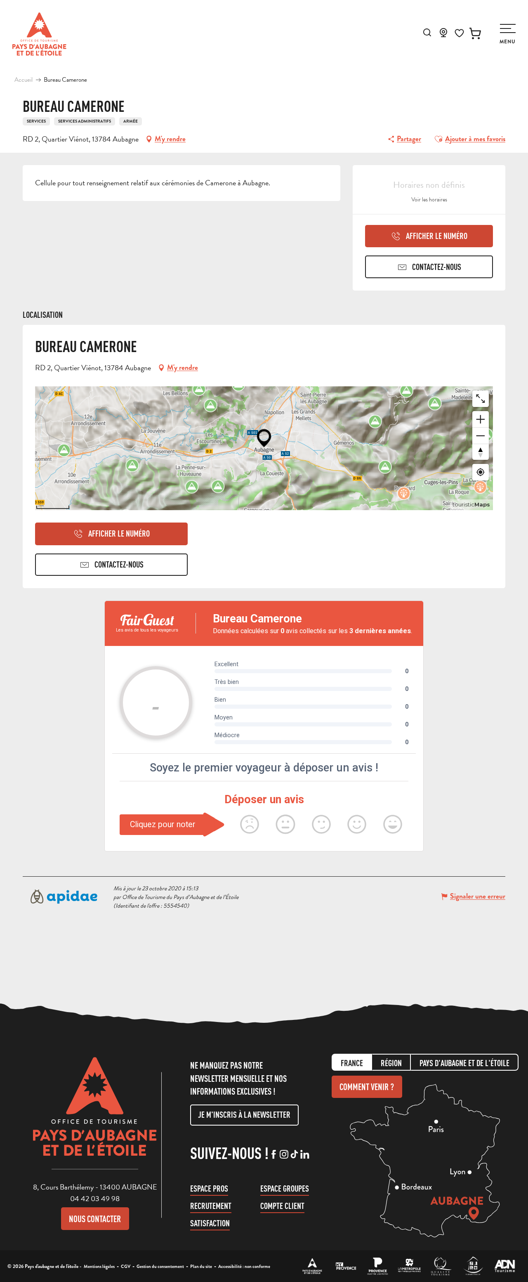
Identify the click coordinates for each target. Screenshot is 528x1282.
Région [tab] (391, 1063)
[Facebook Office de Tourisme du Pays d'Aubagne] (274, 1155)
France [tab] (352, 1063)
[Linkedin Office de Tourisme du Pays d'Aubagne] (304, 1155)
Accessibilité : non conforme (244, 1266)
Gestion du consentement (160, 1266)
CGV (125, 1266)
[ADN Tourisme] (504, 1266)
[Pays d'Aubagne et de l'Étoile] (39, 34)
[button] (427, 32)
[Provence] (377, 1266)
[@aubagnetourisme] (284, 1155)
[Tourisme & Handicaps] (473, 1266)
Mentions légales (99, 1266)
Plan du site (201, 1266)
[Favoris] (459, 33)
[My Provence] (346, 1266)
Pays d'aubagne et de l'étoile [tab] (464, 1063)
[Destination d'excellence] (441, 1266)
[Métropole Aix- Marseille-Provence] (409, 1266)
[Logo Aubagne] (95, 1113)
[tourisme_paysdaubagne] (294, 1155)
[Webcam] (443, 35)
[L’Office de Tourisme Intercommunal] (312, 1266)
